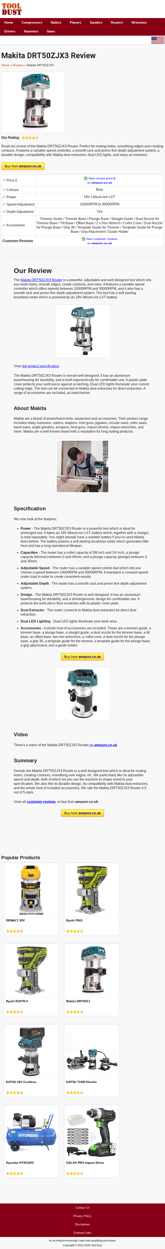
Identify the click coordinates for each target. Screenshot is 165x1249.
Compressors (32, 22)
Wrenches (139, 22)
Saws (51, 31)
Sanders (96, 22)
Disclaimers (82, 1224)
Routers (117, 22)
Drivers (9, 31)
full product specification (40, 366)
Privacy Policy (82, 1216)
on (103, 745)
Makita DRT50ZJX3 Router (41, 280)
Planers (75, 22)
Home (8, 22)
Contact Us (83, 1207)
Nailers (56, 22)
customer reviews (41, 802)
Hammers (31, 31)
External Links (83, 1232)
